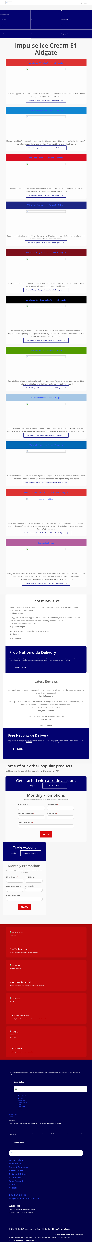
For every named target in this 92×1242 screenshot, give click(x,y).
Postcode (52, 813)
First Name (24, 804)
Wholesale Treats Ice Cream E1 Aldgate (46, 445)
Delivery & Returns (22, 1102)
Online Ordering (22, 1095)
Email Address (25, 823)
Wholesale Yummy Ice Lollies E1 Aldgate (46, 350)
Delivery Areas (21, 1100)
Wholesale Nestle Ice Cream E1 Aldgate (46, 110)
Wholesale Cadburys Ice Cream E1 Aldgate (46, 205)
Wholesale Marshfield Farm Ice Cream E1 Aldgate (46, 492)
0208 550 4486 (13, 1115)
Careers (20, 1108)
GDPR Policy (21, 1104)
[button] (46, 100)
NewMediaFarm (67, 1235)
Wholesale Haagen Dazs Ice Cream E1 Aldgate (46, 252)
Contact (20, 1110)
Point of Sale (21, 1097)
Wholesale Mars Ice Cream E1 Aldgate (46, 157)
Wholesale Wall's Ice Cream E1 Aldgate (46, 63)
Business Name (26, 813)
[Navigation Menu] (85, 3)
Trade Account (21, 1106)
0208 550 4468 (35, 660)
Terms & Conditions (23, 1099)
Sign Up (46, 834)
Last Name (52, 804)
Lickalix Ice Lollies (46, 543)
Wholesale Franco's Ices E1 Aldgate (46, 397)
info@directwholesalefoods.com (17, 1117)
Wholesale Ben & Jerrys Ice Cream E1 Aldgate (46, 300)
